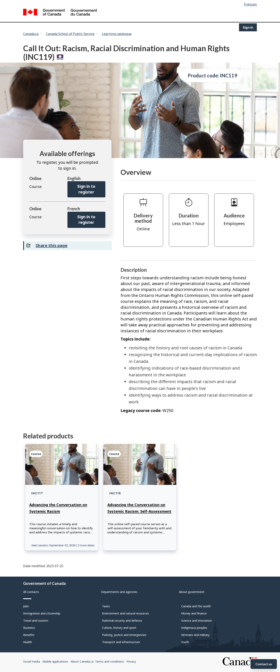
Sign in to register (86, 189)
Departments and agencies (119, 592)
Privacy (131, 661)
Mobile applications (55, 661)
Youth (185, 642)
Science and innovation (196, 620)
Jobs (26, 606)
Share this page (51, 245)
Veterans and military (195, 635)
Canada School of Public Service (70, 34)
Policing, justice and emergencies (124, 635)
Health (27, 642)
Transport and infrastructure (121, 642)
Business (29, 628)
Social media (31, 661)
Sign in (248, 27)
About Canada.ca (82, 661)
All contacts (31, 592)
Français (250, 4)
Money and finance (194, 613)
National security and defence (122, 620)
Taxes (106, 606)
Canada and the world (196, 606)
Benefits (28, 635)
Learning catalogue (117, 34)
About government (191, 592)
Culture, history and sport (119, 628)
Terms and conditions (109, 661)
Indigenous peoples (194, 628)
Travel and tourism (35, 620)
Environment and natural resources (125, 613)
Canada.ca (31, 34)
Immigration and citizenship (41, 613)
